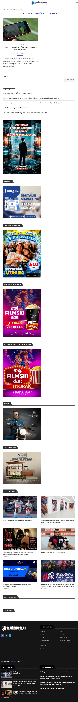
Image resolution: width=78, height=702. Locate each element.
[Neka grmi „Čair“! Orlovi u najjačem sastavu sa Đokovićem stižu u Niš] (20, 571)
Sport (42, 634)
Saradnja (62, 634)
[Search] (77, 3)
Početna (5, 9)
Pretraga (6, 76)
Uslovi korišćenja (64, 640)
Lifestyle (43, 637)
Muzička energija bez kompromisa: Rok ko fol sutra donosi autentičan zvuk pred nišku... (25, 693)
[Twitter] (10, 635)
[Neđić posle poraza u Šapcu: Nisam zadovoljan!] (20, 507)
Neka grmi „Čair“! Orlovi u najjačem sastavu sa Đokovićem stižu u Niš (25, 113)
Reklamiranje (63, 637)
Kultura (42, 631)
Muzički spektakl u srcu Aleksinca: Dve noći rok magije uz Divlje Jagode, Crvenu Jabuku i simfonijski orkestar (57, 585)
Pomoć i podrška (64, 643)
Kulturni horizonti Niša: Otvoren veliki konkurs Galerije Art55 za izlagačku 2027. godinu (31, 98)
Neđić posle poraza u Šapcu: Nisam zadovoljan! (18, 93)
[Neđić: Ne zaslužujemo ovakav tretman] (58, 539)
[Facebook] (2, 635)
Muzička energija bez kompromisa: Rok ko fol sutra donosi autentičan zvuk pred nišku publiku (33, 103)
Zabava (42, 643)
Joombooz (12, 661)
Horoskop (43, 645)
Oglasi (42, 648)
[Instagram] (6, 635)
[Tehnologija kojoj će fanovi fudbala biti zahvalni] (20, 29)
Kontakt (61, 631)
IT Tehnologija (44, 640)
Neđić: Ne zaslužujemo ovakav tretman (15, 108)
